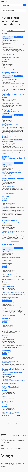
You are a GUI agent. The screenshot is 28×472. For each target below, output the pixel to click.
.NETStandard (5, 361)
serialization (16, 380)
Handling (12, 44)
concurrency (13, 207)
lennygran (6, 299)
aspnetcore (5, 67)
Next (17, 424)
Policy (6, 46)
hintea (4, 256)
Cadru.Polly (6, 350)
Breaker (12, 46)
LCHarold (6, 180)
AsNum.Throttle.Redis (10, 387)
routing (8, 292)
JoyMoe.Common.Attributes (13, 279)
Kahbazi (5, 337)
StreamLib (6, 318)
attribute (4, 172)
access (3, 381)
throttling (18, 307)
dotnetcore (20, 360)
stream (9, 381)
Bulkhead (12, 85)
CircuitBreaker (5, 47)
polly (17, 361)
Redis (11, 274)
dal (24, 380)
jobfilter (19, 171)
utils (21, 256)
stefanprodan (7, 59)
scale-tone (6, 265)
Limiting (7, 273)
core (8, 257)
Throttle (18, 273)
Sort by (4, 30)
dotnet (16, 360)
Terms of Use (17, 463)
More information (11, 54)
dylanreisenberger (8, 34)
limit (15, 147)
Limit (11, 273)
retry (3, 148)
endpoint (22, 345)
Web (8, 307)
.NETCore (13, 360)
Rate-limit (16, 85)
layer (6, 381)
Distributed (7, 274)
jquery (4, 186)
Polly (4, 33)
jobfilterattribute (10, 172)
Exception (8, 44)
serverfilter (18, 172)
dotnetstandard (11, 361)
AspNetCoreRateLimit (10, 57)
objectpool (11, 206)
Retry (3, 125)
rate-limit (11, 67)
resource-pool (7, 207)
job (17, 171)
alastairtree (6, 161)
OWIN (14, 307)
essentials (17, 256)
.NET (12, 307)
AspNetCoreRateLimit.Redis (13, 94)
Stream (5, 328)
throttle (14, 67)
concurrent (13, 171)
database (4, 362)
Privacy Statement (16, 465)
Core (3, 274)
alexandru (10, 256)
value (22, 292)
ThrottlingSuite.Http (10, 297)
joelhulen (14, 34)
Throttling (14, 273)
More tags (11, 47)
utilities (11, 257)
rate (12, 147)
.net (14, 256)
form (20, 292)
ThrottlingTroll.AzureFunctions (8, 402)
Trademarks (4, 466)
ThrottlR (5, 335)
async (5, 208)
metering (12, 328)
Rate (4, 273)
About (12, 463)
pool (15, 206)
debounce (9, 147)
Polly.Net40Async (9, 220)
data (14, 257)
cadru (4, 360)
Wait (9, 85)
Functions (4, 413)
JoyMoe (5, 282)
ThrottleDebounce (9, 136)
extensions (4, 257)
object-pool (5, 206)
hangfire (5, 171)
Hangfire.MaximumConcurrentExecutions (13, 158)
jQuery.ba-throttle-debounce (13, 178)
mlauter (5, 198)
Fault (3, 46)
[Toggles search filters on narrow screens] (24, 10)
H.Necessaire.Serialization (12, 369)
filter (15, 172)
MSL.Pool (5, 196)
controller (4, 308)
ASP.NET (22, 273)
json (22, 380)
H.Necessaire (7, 244)
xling (5, 388)
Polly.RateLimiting (9, 72)
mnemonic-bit (7, 320)
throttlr (5, 345)
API (10, 307)
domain (5, 292)
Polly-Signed (7, 110)
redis (18, 103)
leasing (17, 206)
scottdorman (7, 352)
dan (7, 256)
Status (3, 439)
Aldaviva (6, 137)
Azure (22, 412)
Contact (3, 434)
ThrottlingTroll (7, 263)
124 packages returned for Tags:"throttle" (11, 21)
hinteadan (6, 246)
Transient (22, 44)
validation (16, 292)
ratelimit (22, 147)
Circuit (9, 46)
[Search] (24, 5)
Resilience (17, 44)
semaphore (4, 173)
